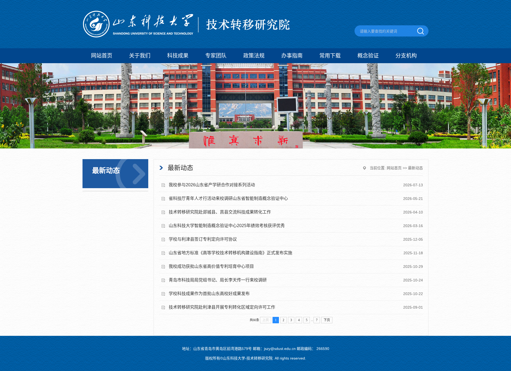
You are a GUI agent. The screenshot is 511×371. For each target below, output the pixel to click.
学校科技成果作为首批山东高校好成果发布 (209, 293)
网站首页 (101, 56)
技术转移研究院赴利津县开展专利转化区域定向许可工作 (222, 307)
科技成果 (177, 56)
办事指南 (292, 56)
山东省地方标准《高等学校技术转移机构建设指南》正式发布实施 (230, 253)
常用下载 (330, 56)
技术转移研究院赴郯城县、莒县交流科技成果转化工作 (220, 212)
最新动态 (415, 168)
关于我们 (139, 56)
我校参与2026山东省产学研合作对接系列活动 (212, 185)
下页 (327, 320)
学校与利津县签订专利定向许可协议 (203, 239)
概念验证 (368, 56)
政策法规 (254, 56)
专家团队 (215, 56)
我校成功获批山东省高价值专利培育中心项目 (211, 266)
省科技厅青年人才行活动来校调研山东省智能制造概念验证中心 (228, 198)
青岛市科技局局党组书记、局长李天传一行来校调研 (218, 280)
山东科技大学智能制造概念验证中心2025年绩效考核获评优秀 (227, 225)
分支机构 (406, 56)
